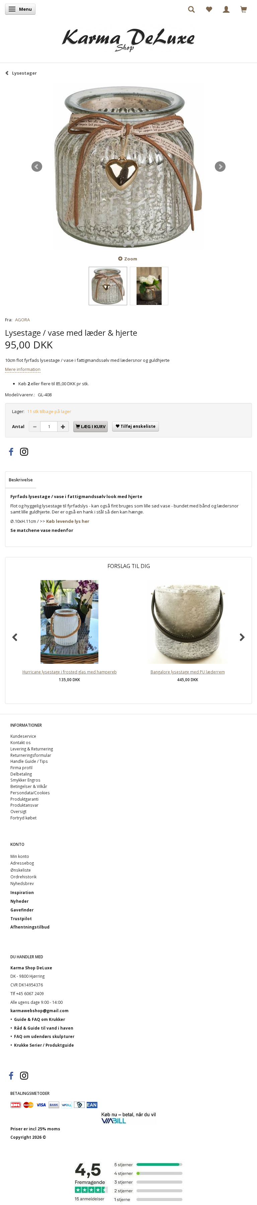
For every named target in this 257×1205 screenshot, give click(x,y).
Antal (18, 426)
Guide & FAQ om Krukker (39, 1019)
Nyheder (19, 901)
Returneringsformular (30, 755)
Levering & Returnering (31, 748)
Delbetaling (21, 774)
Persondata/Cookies (30, 792)
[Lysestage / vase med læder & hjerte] (128, 166)
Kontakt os (20, 742)
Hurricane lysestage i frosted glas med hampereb (69, 671)
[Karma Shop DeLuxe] (128, 36)
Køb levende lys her (67, 521)
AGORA (22, 320)
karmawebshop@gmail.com (39, 1010)
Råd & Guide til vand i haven (43, 1028)
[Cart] (243, 9)
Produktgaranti (24, 799)
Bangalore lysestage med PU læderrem (188, 671)
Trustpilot (21, 918)
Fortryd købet (23, 817)
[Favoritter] (208, 9)
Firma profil (21, 767)
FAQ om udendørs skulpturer (44, 1036)
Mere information (22, 369)
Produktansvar (24, 805)
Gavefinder (21, 909)
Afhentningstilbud (30, 927)
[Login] (226, 9)
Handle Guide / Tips (29, 761)
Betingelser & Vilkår (28, 786)
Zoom (130, 259)
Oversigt (18, 811)
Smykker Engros (25, 780)
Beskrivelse (21, 480)
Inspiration (22, 892)
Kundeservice (23, 736)
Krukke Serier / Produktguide (44, 1045)
